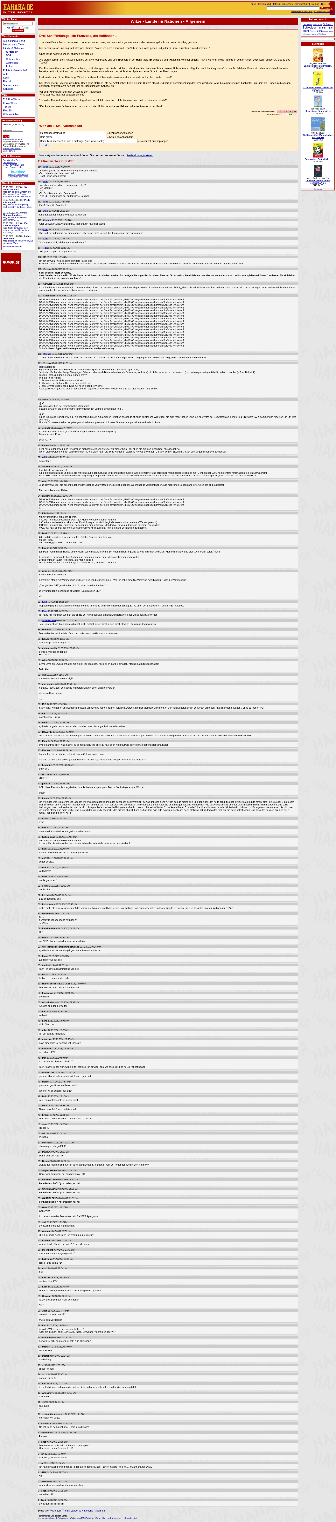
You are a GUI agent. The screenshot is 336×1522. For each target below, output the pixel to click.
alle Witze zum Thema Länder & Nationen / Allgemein (75, 1510)
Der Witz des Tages (12, 160)
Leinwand (306, 34)
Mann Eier (326, 27)
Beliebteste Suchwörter (301, 11)
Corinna (47, 220)
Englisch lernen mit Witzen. (318, 66)
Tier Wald (307, 24)
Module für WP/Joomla (13, 165)
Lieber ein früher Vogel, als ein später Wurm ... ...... (18, 242)
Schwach (328, 24)
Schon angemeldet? (12, 148)
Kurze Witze (10, 103)
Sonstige (8, 88)
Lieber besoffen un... (17, 237)
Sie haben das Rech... (15, 188)
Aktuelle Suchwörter (323, 11)
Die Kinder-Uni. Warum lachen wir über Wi (318, 136)
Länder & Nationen (13, 48)
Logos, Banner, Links (13, 167)
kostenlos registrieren (140, 155)
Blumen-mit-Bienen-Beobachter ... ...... (15, 218)
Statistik (276, 4)
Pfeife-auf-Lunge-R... (17, 201)
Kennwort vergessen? (13, 139)
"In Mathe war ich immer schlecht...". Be (318, 181)
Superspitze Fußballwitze (318, 159)
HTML (17, 28)
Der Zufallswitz (10, 162)
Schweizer (309, 27)
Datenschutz (302, 4)
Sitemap (315, 4)
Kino (45, 229)
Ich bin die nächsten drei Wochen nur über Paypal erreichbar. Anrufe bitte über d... (17, 194)
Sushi (312, 31)
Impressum (287, 4)
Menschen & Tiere (13, 44)
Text (27, 28)
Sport (6, 77)
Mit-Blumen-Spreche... (15, 214)
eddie (46, 248)
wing (45, 167)
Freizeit (7, 81)
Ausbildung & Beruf (14, 40)
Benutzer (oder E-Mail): (14, 124)
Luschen (314, 34)
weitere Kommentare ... (13, 246)
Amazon (318, 189)
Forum (252, 4)
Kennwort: (7, 130)
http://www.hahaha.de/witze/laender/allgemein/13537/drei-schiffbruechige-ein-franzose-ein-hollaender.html (87, 1518)
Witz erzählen (10, 114)
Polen (9, 66)
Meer (306, 30)
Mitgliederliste (9, 151)
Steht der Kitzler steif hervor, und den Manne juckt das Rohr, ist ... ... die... (16, 230)
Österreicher (13, 59)
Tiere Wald (317, 25)
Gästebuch (264, 4)
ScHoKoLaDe (49, 620)
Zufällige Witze (11, 99)
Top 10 (7, 106)
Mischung (322, 34)
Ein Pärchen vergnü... (15, 224)
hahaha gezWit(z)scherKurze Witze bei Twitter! (18, 176)
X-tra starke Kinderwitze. (318, 111)
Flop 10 (7, 110)
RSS (323, 4)
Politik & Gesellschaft (15, 70)
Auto (5, 74)
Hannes (47, 354)
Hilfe (330, 4)
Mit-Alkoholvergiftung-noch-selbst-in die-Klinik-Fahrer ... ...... (17, 206)
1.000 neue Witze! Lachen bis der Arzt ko (318, 88)
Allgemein (12, 51)
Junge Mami (328, 31)
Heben (319, 31)
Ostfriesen (12, 62)
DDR (8, 55)
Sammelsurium (11, 85)
